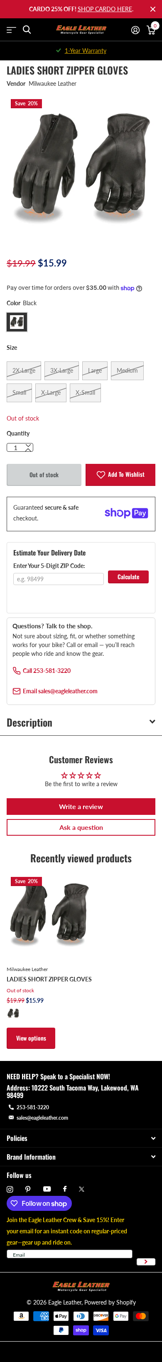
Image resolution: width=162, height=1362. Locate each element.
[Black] (13, 1013)
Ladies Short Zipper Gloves (49, 979)
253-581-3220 (33, 1107)
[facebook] (64, 1189)
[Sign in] (135, 30)
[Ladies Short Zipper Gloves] (49, 915)
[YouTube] (47, 1189)
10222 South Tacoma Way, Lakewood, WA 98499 (73, 1091)
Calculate (128, 576)
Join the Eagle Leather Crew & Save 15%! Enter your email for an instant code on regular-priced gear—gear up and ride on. (67, 1231)
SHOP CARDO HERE (105, 8)
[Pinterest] (28, 1189)
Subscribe (146, 1261)
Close (153, 9)
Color (22, 302)
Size (12, 347)
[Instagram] (10, 1189)
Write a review (81, 806)
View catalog (11, 29)
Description (29, 722)
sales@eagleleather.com (42, 1118)
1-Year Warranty (85, 50)
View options (31, 1037)
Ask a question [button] (81, 827)
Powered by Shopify (110, 1302)
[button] (28, 450)
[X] (81, 1189)
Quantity (18, 433)
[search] (27, 29)
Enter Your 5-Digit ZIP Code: (49, 565)
